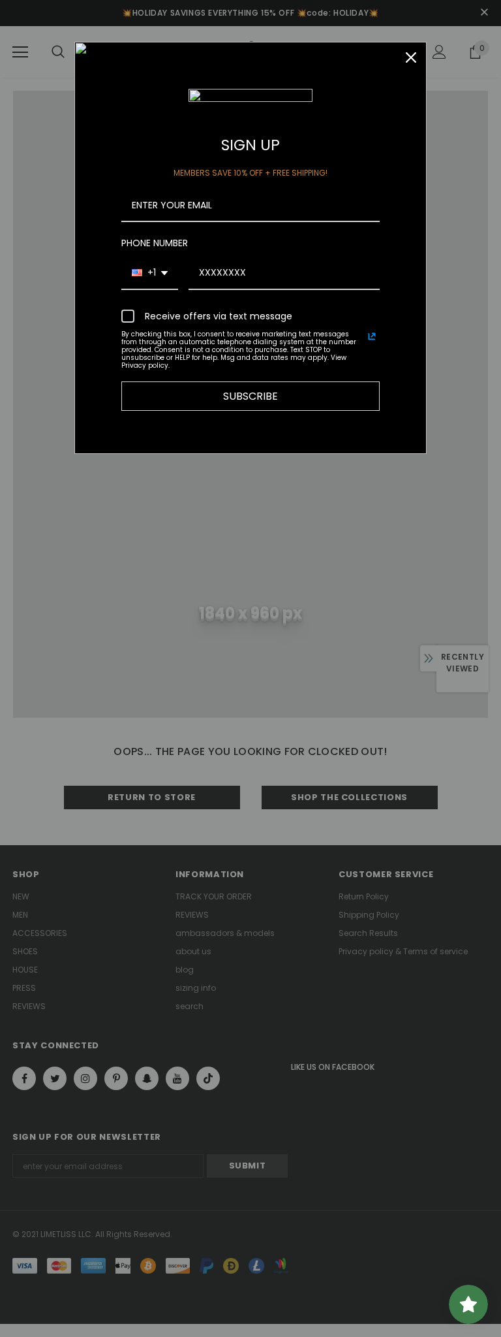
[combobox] (149, 273)
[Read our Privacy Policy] (372, 336)
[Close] (411, 57)
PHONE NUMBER (154, 243)
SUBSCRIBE (250, 396)
